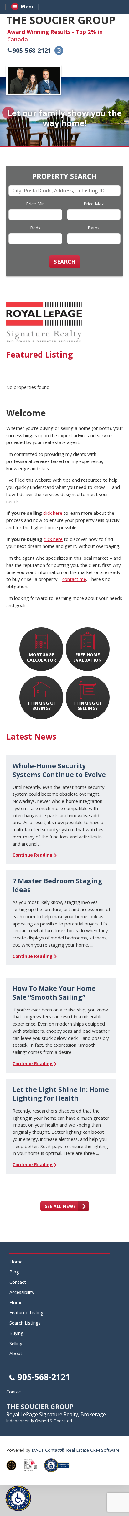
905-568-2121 (32, 50)
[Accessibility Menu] (18, 1498)
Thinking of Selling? (87, 705)
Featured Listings (27, 1312)
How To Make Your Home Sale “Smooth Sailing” (54, 993)
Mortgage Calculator (41, 657)
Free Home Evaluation (87, 657)
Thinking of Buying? (41, 705)
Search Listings (25, 1323)
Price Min (35, 204)
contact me (74, 579)
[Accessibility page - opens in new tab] (59, 1474)
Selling (16, 1343)
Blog (14, 1271)
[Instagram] (58, 50)
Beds (35, 228)
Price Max (94, 204)
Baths (94, 228)
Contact (17, 1282)
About (15, 1353)
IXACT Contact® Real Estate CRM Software (76, 1450)
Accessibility (21, 1292)
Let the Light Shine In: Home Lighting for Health (61, 1094)
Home (16, 1261)
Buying (16, 1333)
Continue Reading (33, 855)
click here (52, 513)
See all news (60, 1206)
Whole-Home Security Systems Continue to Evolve (59, 770)
